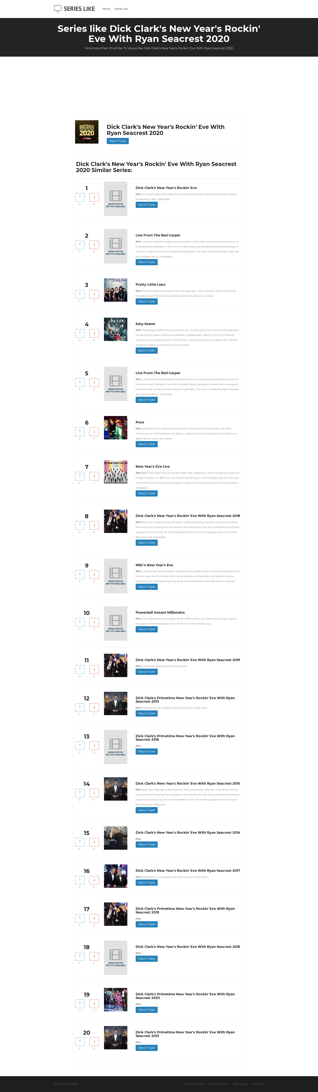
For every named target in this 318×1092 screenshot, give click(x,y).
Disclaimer (240, 1084)
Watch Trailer (117, 141)
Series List (121, 8)
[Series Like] (75, 8)
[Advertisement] (159, 89)
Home (106, 8)
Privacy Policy (219, 1084)
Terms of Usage (193, 1084)
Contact (258, 1084)
